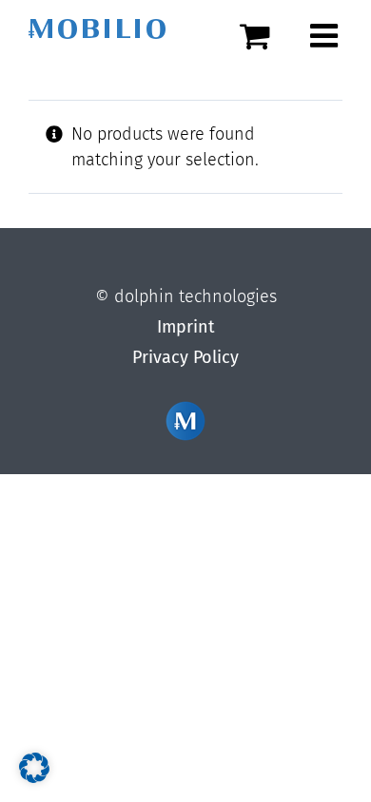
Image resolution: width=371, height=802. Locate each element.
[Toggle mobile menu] (326, 35)
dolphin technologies (195, 296)
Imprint (186, 326)
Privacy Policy (185, 357)
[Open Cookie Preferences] (34, 777)
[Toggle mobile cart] (265, 35)
